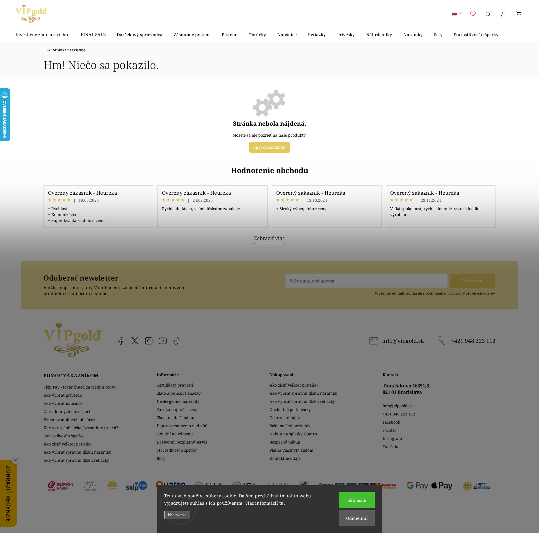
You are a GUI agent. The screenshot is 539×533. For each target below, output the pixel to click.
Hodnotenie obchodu (269, 170)
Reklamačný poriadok (290, 425)
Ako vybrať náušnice (63, 403)
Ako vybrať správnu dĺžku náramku (77, 452)
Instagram (149, 341)
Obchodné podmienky (290, 409)
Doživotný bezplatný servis (182, 442)
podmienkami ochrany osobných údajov (460, 293)
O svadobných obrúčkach (68, 411)
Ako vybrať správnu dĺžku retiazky (76, 460)
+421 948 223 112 (473, 340)
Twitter (389, 430)
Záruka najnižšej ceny (177, 409)
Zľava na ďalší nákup (176, 417)
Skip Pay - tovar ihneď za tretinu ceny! (79, 387)
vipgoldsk (135, 341)
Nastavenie (177, 515)
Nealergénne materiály (178, 401)
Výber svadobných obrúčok (69, 419)
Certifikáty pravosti (175, 385)
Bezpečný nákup (285, 442)
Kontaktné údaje (285, 458)
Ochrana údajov (285, 417)
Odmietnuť (357, 518)
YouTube (163, 341)
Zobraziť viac (269, 238)
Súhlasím (357, 500)
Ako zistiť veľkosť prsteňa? (68, 444)
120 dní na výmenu (175, 433)
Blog (161, 458)
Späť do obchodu (269, 147)
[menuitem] (42, 34)
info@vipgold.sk (403, 340)
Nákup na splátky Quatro (293, 433)
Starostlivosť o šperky (64, 435)
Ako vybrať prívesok (63, 395)
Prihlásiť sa (472, 281)
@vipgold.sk (177, 341)
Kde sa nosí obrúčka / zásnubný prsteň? (81, 427)
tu (281, 503)
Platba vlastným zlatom (291, 450)
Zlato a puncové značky (179, 393)
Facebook (121, 341)
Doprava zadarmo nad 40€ (182, 425)
